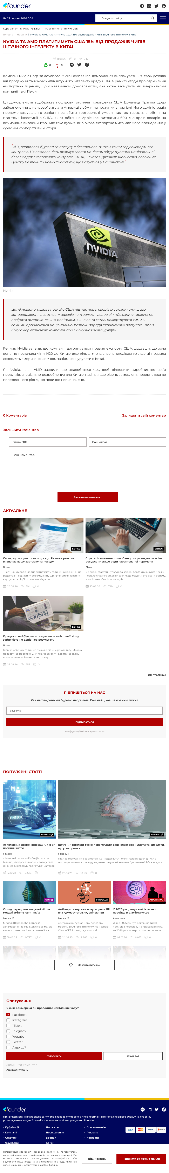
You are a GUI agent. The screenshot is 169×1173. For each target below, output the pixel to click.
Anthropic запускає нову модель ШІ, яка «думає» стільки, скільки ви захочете (84, 913)
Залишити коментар (87, 497)
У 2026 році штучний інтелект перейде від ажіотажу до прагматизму (134, 913)
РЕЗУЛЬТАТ (133, 1056)
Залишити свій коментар (144, 415)
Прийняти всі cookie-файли (141, 1158)
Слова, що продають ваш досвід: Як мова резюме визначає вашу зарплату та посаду (38, 560)
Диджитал (53, 1127)
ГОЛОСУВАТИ (54, 1056)
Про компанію (96, 1127)
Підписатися (84, 722)
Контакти (93, 1137)
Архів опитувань (17, 1069)
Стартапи (11, 1137)
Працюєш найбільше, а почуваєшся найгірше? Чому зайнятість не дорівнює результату (41, 638)
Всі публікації (157, 674)
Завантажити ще (89, 964)
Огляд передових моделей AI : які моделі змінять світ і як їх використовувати (27, 913)
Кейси (50, 1142)
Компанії (11, 1132)
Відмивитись (97, 1158)
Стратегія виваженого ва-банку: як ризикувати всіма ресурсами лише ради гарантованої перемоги (124, 560)
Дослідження (55, 1132)
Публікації (12, 1127)
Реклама (92, 1132)
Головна (8, 34)
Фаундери (12, 1142)
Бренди (51, 1137)
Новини (22, 34)
